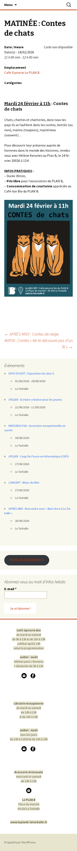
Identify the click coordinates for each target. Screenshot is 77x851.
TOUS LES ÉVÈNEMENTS (26, 560)
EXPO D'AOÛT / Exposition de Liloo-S (31, 373)
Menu (8, 5)
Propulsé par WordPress (20, 842)
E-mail (10, 589)
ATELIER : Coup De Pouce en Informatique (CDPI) (39, 456)
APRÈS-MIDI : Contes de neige (31, 334)
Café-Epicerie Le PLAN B (22, 72)
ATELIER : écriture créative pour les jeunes (35, 399)
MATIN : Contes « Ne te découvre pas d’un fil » (38, 343)
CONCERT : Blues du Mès (24, 482)
